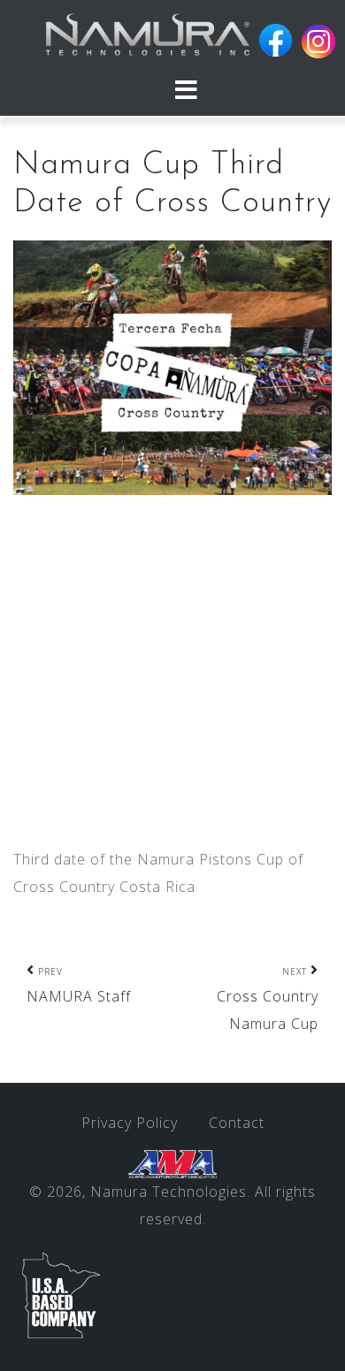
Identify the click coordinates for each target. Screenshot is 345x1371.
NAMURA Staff (79, 985)
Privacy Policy (129, 1122)
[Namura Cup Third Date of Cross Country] (172, 366)
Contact (236, 1122)
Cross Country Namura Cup (267, 999)
